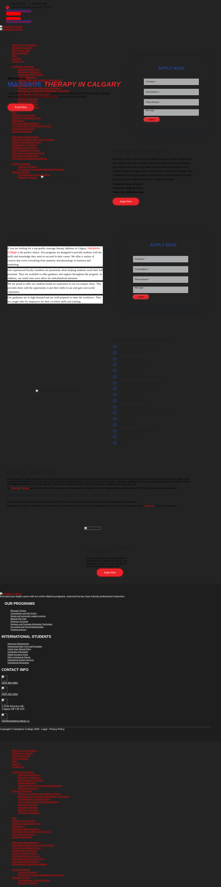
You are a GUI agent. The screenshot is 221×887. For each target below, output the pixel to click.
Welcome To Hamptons (24, 750)
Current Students (21, 869)
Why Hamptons (20, 758)
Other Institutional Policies (19, 657)
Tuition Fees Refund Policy (19, 649)
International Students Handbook (29, 864)
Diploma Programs (22, 791)
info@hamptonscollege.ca (15, 721)
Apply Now (110, 572)
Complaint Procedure (23, 834)
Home (9, 745)
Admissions (18, 826)
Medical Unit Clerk (18, 619)
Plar (14, 818)
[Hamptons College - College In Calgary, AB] (11, 28)
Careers (16, 764)
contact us (149, 506)
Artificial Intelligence (29, 775)
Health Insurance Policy (18, 654)
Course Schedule (27, 872)
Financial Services (28, 804)
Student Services (21, 877)
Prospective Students (17, 815)
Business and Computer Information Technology (31, 624)
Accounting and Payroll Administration (27, 627)
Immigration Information (18, 652)
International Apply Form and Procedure (25, 646)
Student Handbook (22, 837)
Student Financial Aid (23, 821)
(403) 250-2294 (10, 694)
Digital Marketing (27, 783)
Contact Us (18, 767)
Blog (14, 761)
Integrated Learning (22, 753)
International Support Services (21, 660)
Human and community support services (28, 616)
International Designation (18, 663)
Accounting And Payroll (30, 780)
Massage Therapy (20, 488)
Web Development (28, 788)
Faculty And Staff (21, 756)
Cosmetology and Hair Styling (23, 613)
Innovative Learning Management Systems (40, 875)
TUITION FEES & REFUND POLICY (31, 831)
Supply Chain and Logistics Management (40, 786)
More (8, 867)
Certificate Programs (23, 772)
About (9, 748)
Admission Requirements (18, 644)
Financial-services (18, 630)
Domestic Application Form (26, 823)
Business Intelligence (29, 777)
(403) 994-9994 (10, 683)
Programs (11, 769)
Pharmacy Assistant (19, 621)
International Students (17, 840)
